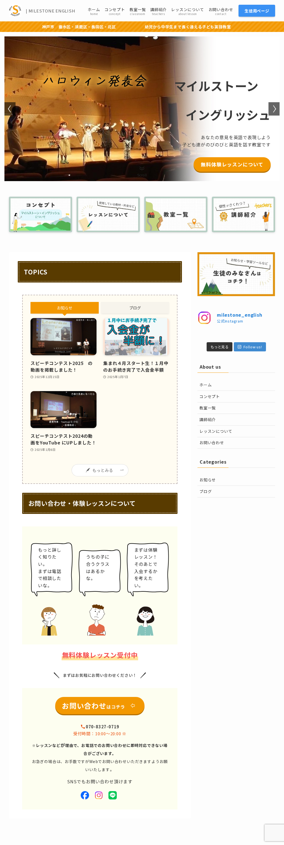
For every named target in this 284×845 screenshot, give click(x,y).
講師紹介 (207, 419)
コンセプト (209, 396)
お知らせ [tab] (64, 308)
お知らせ (207, 479)
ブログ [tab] (135, 308)
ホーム (205, 385)
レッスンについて (215, 431)
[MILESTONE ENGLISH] (15, 10)
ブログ (205, 491)
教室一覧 (207, 408)
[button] (10, 109)
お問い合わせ (211, 442)
